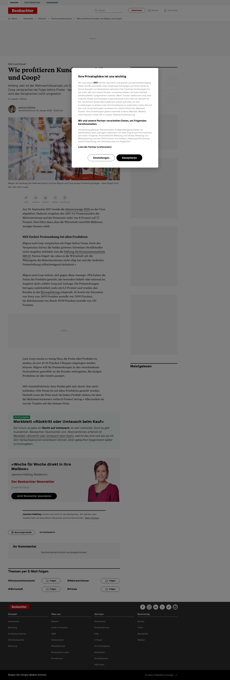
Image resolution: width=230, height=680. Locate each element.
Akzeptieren (129, 157)
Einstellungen (101, 157)
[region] (115, 118)
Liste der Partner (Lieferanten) (95, 147)
